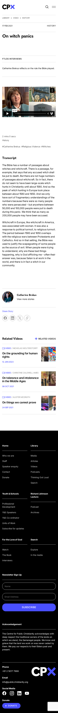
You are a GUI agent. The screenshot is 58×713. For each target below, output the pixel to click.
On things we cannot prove (19, 402)
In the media (37, 555)
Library (6, 18)
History (26, 18)
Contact (6, 472)
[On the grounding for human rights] (48, 354)
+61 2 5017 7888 (10, 671)
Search (34, 482)
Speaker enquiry (10, 466)
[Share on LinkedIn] (13, 318)
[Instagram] (12, 693)
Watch (5, 549)
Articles (34, 461)
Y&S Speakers (9, 512)
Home (5, 445)
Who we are (8, 455)
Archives (35, 512)
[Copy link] (27, 318)
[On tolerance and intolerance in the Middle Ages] (48, 378)
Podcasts (35, 472)
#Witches (46, 146)
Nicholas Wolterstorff (25, 348)
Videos (34, 466)
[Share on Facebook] (5, 318)
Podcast (35, 507)
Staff (4, 461)
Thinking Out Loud (40, 477)
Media (34, 455)
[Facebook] (4, 693)
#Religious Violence (30, 146)
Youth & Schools (10, 493)
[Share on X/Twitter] (20, 318)
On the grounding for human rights (19, 355)
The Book (6, 555)
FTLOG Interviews (12, 59)
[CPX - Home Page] (8, 6)
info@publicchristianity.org (15, 682)
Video (16, 18)
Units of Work (8, 523)
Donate (5, 477)
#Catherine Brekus (11, 146)
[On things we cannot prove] (48, 403)
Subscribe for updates (13, 528)
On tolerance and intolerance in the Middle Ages (20, 379)
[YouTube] (27, 693)
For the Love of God (12, 539)
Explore (34, 549)
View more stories (25, 299)
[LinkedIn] (19, 693)
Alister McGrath (21, 397)
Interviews (7, 560)
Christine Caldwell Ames (26, 373)
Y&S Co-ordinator (10, 517)
